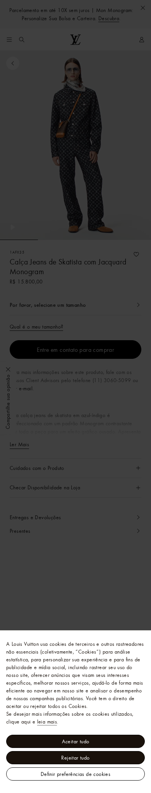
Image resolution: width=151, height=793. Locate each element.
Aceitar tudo (75, 741)
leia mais (47, 721)
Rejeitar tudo (75, 757)
